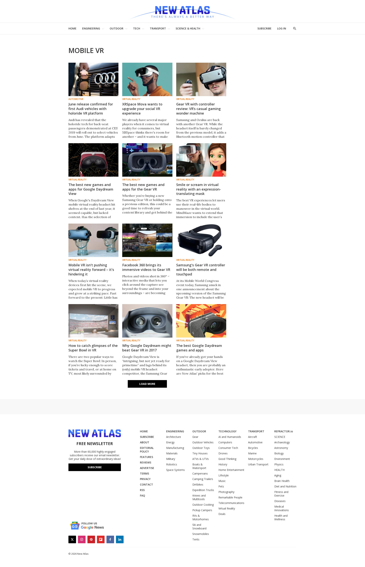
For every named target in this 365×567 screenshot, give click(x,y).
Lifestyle (223, 475)
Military (170, 459)
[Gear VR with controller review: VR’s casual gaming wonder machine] (201, 79)
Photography (226, 492)
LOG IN (281, 28)
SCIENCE (279, 437)
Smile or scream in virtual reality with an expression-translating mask (198, 189)
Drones (223, 453)
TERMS (144, 473)
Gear (195, 437)
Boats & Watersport (199, 466)
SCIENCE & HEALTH (188, 28)
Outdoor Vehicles (202, 442)
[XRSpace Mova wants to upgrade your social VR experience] (147, 79)
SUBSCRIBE (264, 28)
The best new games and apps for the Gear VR (143, 186)
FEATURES (146, 457)
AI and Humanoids (229, 437)
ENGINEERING (91, 28)
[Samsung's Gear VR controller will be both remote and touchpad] (201, 240)
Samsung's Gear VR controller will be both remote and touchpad (200, 269)
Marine (252, 453)
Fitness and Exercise (281, 493)
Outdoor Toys (201, 448)
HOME (72, 28)
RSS (142, 490)
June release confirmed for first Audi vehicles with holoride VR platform (90, 108)
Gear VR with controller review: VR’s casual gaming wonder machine (198, 108)
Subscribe (95, 467)
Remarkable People (230, 497)
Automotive (75, 99)
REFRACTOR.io (283, 431)
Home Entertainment (231, 470)
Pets (221, 486)
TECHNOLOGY (227, 431)
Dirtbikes (197, 484)
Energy (170, 442)
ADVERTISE (147, 468)
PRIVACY (145, 479)
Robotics (171, 464)
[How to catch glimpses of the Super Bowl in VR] (93, 321)
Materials (172, 453)
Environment (282, 459)
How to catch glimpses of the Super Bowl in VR (93, 347)
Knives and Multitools (199, 497)
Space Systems (175, 470)
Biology (279, 453)
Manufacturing (175, 448)
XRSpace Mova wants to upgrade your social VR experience (142, 108)
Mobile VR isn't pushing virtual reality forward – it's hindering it (91, 269)
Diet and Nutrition (285, 486)
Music (222, 481)
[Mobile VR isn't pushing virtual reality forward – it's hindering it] (93, 240)
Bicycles (253, 448)
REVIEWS (145, 462)
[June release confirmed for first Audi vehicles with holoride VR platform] (93, 79)
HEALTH (279, 470)
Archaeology (282, 442)
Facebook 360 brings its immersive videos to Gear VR (146, 267)
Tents (195, 539)
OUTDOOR (116, 28)
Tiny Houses (200, 453)
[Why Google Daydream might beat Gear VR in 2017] (147, 321)
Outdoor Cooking (203, 504)
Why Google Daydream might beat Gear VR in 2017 (146, 347)
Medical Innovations (281, 508)
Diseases (280, 501)
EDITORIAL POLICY (147, 449)
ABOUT (144, 442)
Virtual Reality (131, 99)
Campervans (200, 473)
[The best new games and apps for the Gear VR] (147, 160)
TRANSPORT (158, 28)
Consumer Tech (228, 448)
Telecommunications (231, 503)
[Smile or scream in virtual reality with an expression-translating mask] (201, 160)
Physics (278, 464)
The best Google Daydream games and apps (199, 347)
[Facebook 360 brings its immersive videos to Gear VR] (147, 240)
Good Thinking (227, 459)
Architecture (173, 437)
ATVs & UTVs (200, 459)
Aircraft (252, 437)
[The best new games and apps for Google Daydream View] (93, 160)
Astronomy (281, 448)
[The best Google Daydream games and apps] (201, 321)
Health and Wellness (281, 517)
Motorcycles (255, 459)
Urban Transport (258, 464)
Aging (277, 475)
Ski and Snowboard (199, 526)
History (222, 464)
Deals (221, 514)
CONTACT (146, 484)
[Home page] (182, 11)
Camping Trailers (202, 479)
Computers (225, 442)
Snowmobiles (200, 534)
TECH (136, 28)
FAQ (142, 495)
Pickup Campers (202, 510)
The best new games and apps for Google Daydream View (90, 189)
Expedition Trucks (203, 490)
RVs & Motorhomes (200, 517)
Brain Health (282, 481)
